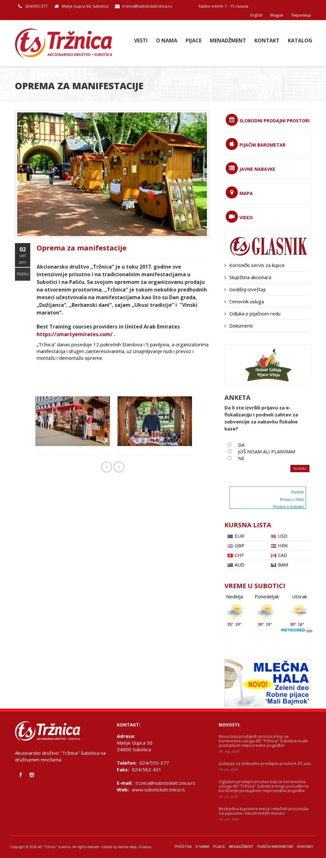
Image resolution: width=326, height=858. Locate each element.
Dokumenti (241, 325)
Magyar (277, 15)
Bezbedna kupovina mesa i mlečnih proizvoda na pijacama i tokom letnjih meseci (263, 811)
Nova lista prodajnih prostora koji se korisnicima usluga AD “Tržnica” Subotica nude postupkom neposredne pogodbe (263, 740)
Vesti (141, 40)
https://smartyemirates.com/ (75, 334)
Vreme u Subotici (254, 585)
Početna (183, 846)
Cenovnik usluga (246, 301)
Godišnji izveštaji (247, 289)
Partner (297, 492)
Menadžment (228, 40)
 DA (238, 445)
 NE (238, 458)
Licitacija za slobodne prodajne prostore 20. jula (265, 763)
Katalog (300, 40)
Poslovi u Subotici (288, 507)
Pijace (194, 40)
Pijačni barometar (275, 846)
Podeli (23, 274)
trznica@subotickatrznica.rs (147, 6)
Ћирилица (301, 15)
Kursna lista (247, 525)
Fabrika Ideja (127, 847)
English (256, 15)
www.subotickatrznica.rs (158, 789)
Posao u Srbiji (292, 499)
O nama (166, 40)
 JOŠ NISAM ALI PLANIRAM (264, 451)
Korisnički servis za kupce (257, 265)
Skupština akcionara (250, 277)
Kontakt (267, 40)
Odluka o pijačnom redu (254, 313)
